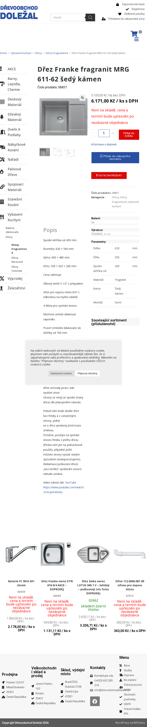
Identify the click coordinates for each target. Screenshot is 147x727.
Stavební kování (15, 202)
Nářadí (13, 159)
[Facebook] (95, 701)
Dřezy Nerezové (17, 259)
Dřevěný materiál (14, 117)
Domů (3, 53)
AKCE (12, 69)
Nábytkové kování (16, 147)
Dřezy (38, 53)
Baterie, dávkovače (12, 230)
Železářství (16, 288)
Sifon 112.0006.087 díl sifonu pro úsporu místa (129, 585)
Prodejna (10, 674)
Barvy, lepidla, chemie (14, 84)
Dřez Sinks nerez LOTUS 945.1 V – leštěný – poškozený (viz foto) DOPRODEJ (93, 587)
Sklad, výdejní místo (73, 672)
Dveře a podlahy (14, 132)
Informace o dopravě (103, 144)
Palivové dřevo (14, 172)
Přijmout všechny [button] (87, 373)
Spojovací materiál (15, 187)
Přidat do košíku (128, 134)
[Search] (90, 17)
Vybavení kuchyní (21, 53)
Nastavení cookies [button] (61, 373)
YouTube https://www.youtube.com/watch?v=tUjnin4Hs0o (63, 487)
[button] (82, 98)
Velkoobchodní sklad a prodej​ (43, 672)
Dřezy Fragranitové (57, 53)
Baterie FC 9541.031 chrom (21, 583)
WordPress (122, 722)
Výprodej (15, 278)
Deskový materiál (14, 102)
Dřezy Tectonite (16, 268)
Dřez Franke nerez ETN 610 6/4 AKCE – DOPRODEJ (57, 585)
